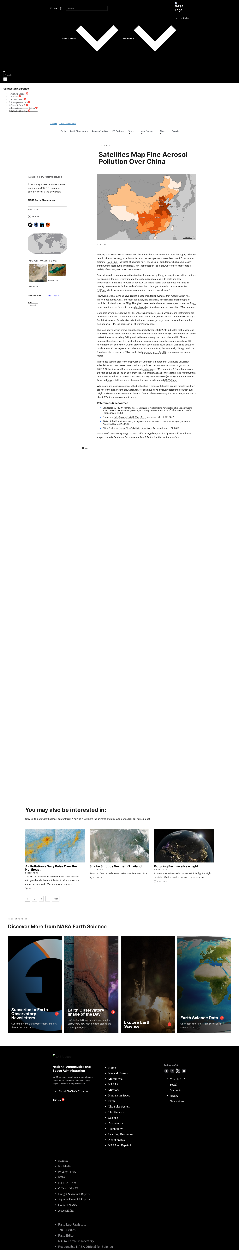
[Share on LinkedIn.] (42, 225)
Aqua (109, 380)
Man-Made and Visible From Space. (130, 417)
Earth (63, 131)
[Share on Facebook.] (36, 225)
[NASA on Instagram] (172, 1071)
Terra (48, 295)
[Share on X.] (30, 225)
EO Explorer (118, 131)
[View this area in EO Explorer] (47, 243)
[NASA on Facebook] (166, 1071)
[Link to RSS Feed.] (48, 225)
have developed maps (153, 320)
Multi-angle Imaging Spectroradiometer (159, 373)
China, (120, 300)
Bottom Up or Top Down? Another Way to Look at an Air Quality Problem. (156, 421)
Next (56, 899)
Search (175, 131)
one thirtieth (113, 262)
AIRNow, (101, 290)
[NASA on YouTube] (184, 1071)
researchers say (160, 393)
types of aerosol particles (114, 254)
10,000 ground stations (151, 282)
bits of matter (163, 258)
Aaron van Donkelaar (116, 365)
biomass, (131, 266)
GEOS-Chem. (170, 380)
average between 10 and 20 (154, 352)
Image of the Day (100, 131)
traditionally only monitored (161, 300)
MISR (56, 295)
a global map (147, 369)
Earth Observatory (79, 131)
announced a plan (170, 303)
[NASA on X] (178, 1071)
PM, (119, 258)
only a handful (139, 307)
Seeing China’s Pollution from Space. (135, 428)
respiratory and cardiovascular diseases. (124, 269)
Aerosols (33, 305)
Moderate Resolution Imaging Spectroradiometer (144, 376)
